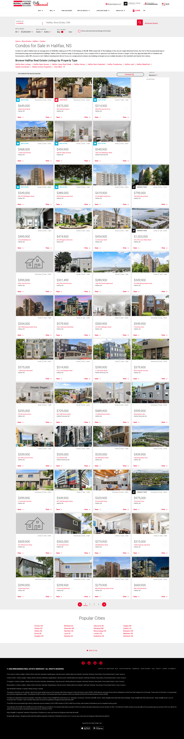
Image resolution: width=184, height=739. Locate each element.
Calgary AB (127, 626)
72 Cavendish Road (62, 545)
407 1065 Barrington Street (65, 501)
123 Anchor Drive (139, 501)
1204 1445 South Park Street (65, 327)
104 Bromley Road (23, 588)
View (47, 117)
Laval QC (67, 634)
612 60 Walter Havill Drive (102, 196)
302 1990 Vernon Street (64, 414)
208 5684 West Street (101, 545)
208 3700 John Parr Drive (102, 109)
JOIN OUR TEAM (101, 10)
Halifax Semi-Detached (96, 64)
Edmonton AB (69, 628)
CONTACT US (101, 668)
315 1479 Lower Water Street (142, 240)
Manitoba (43, 674)
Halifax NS (38, 631)
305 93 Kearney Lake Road (65, 196)
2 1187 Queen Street (101, 370)
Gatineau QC (68, 636)
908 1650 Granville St (140, 588)
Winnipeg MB (99, 628)
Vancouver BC (99, 626)
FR (144, 10)
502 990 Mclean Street (102, 458)
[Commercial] (150, 3)
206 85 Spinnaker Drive (140, 458)
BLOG (116, 668)
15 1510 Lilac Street (101, 240)
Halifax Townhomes (114, 64)
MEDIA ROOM (110, 668)
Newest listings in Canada (35, 688)
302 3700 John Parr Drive (64, 283)
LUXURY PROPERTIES (125, 668)
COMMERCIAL (136, 668)
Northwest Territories (88, 674)
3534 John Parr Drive (24, 283)
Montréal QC (68, 626)
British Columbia (35, 674)
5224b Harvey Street (24, 109)
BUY (39, 10)
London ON (98, 634)
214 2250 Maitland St (24, 240)
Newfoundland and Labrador (74, 674)
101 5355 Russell (62, 458)
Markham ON (128, 634)
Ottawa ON (38, 628)
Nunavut (122, 674)
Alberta (28, 674)
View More (58, 67)
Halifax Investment (22, 67)
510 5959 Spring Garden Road (143, 283)
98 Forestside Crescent (141, 370)
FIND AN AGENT (66, 10)
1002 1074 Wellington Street (103, 152)
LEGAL (153, 668)
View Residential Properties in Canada (17, 688)
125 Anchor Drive (139, 327)
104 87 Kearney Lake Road (142, 545)
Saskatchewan (51, 674)
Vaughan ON (38, 636)
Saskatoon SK (99, 636)
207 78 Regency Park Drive (65, 240)
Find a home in (11, 674)
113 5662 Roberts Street (102, 414)
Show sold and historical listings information (94, 31)
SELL (51, 10)
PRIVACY (158, 668)
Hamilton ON (68, 631)
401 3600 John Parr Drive (25, 458)
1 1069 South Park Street (25, 370)
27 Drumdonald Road (63, 588)
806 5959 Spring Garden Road (104, 588)
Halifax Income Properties (42, 67)
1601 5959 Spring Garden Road (27, 327)
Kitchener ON (128, 636)
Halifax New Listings (23, 64)
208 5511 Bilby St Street (64, 152)
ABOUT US (119, 10)
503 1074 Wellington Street (26, 196)
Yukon (117, 674)
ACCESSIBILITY (172, 668)
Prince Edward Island (108, 674)
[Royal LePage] (31, 4)
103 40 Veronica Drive (24, 414)
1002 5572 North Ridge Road (104, 283)
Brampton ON (128, 631)
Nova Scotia (98, 674)
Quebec (23, 674)
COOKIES (164, 668)
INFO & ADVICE (82, 10)
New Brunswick (60, 674)
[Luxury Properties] (132, 4)
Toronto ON (38, 626)
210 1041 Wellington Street (103, 327)
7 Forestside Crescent (24, 501)
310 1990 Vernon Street (25, 545)
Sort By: (152, 72)
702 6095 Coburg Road (141, 196)
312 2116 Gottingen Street (64, 370)
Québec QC (127, 628)
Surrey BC (38, 634)
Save (19, 117)
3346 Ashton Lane (139, 414)
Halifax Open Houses (41, 64)
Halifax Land (129, 64)
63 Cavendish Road (101, 501)
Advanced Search (151, 23)
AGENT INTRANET (145, 668)
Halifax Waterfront (143, 64)
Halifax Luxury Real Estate (61, 64)
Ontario (17, 674)
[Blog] (165, 3)
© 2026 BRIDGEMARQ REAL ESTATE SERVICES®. (26, 669)
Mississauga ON (100, 631)
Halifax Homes (79, 64)
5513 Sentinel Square (63, 109)
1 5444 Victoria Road (24, 152)
